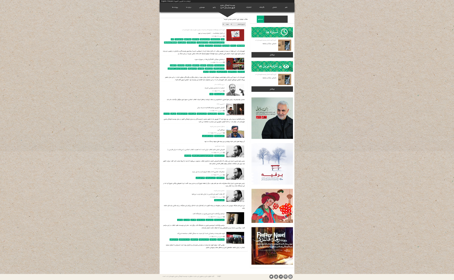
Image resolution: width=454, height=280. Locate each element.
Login (219, 276)
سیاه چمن (180, 220)
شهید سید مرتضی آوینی (208, 136)
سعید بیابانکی (221, 239)
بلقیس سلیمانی (192, 114)
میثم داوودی (203, 65)
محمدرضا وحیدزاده (215, 39)
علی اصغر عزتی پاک (212, 114)
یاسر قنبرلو (206, 72)
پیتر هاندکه (233, 46)
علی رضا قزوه (213, 239)
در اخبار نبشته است (191, 42)
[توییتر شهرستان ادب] (271, 277)
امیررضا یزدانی (181, 65)
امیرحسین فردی (209, 220)
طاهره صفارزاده (220, 178)
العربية (176, 1)
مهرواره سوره (201, 68)
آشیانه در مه (186, 220)
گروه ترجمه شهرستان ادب (202, 42)
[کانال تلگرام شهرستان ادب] (281, 277)
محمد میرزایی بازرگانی (219, 68)
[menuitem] (286, 7)
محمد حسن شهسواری (182, 114)
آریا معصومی (173, 65)
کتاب (172, 39)
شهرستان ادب (221, 114)
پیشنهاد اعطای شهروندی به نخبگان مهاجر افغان (203, 155)
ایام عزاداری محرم (181, 42)
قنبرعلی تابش (188, 155)
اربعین (222, 39)
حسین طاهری (196, 65)
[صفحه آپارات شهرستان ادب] (290, 277)
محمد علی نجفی (174, 239)
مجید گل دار (212, 72)
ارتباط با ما (187, 1)
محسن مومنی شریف (204, 39)
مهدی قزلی (173, 114)
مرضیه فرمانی (241, 72)
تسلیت (211, 94)
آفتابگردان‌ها (210, 65)
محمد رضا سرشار (201, 220)
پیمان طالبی (188, 65)
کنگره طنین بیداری (200, 178)
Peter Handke (241, 46)
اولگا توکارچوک (226, 46)
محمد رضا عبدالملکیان (184, 239)
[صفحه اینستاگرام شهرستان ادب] (286, 277)
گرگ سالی (193, 220)
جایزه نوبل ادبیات (179, 39)
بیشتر (272, 54)
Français (170, 1)
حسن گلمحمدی (208, 46)
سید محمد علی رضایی (222, 72)
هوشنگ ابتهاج (188, 39)
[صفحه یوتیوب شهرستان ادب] (276, 277)
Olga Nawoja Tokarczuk (170, 42)
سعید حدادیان (196, 39)
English (163, 1)
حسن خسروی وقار (192, 68)
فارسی (181, 1)
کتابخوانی (201, 46)
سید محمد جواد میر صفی (181, 68)
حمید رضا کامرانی (232, 72)
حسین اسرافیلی (194, 239)
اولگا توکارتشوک (217, 46)
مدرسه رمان (166, 114)
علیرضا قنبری (171, 68)
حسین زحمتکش (208, 68)
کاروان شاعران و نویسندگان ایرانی (217, 42)
